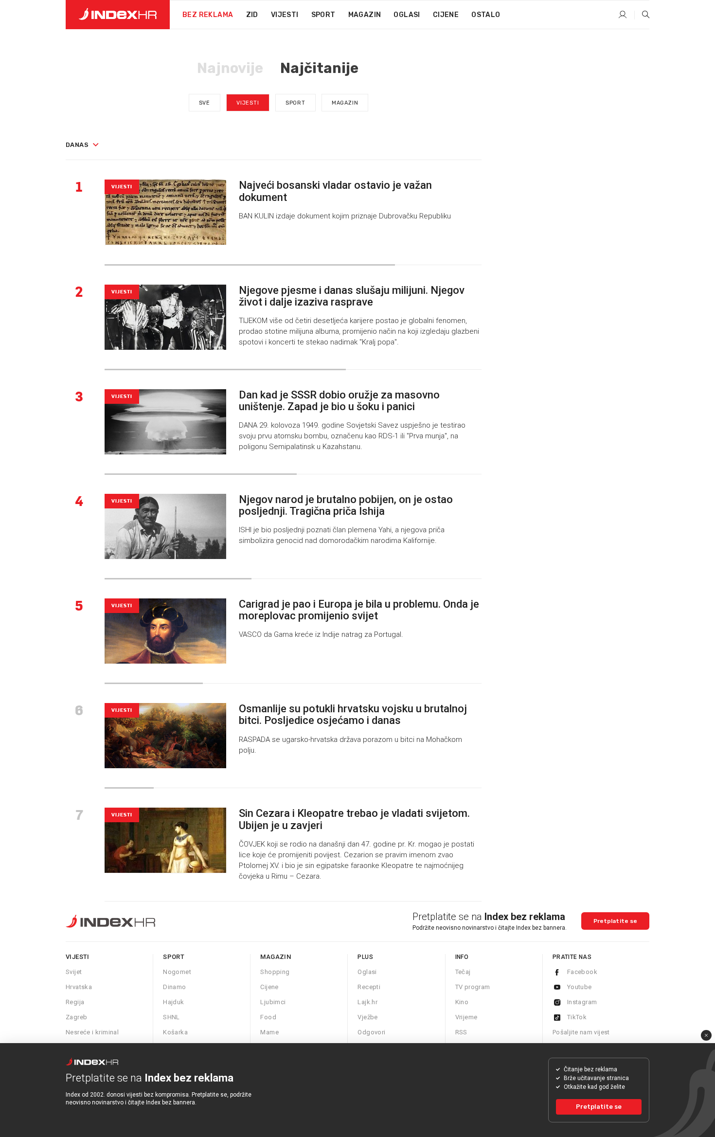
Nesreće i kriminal (92, 1032)
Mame (269, 1032)
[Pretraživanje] (642, 15)
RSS (461, 1032)
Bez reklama (207, 15)
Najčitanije (319, 68)
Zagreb (76, 1017)
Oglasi (406, 15)
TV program (472, 987)
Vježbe (367, 1017)
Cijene (446, 15)
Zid (252, 15)
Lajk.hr (367, 1002)
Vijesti (285, 15)
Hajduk (173, 1002)
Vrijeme (466, 1017)
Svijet (74, 971)
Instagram (582, 1002)
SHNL (171, 1017)
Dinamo (174, 987)
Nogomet (177, 971)
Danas (77, 144)
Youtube (579, 987)
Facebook (582, 971)
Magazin (345, 103)
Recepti (369, 987)
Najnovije (230, 68)
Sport (323, 15)
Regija (75, 1002)
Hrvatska (79, 987)
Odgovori (371, 1032)
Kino (462, 1002)
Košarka (175, 1032)
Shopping (274, 971)
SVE (204, 103)
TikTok (577, 1017)
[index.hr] (118, 14)
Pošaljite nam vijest (581, 1032)
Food (268, 1017)
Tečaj (463, 971)
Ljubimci (273, 1002)
